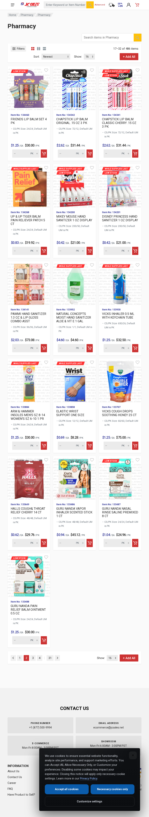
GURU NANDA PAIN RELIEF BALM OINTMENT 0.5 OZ (28, 609)
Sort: (37, 56)
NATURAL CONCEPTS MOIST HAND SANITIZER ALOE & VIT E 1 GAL (73, 317)
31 (50, 658)
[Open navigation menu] (13, 5)
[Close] (133, 755)
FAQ (10, 789)
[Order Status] (111, 5)
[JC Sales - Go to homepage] (30, 5)
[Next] (57, 658)
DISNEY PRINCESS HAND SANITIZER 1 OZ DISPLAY (120, 218)
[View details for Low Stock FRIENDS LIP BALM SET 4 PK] (29, 88)
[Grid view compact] (33, 49)
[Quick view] (46, 70)
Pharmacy (27, 15)
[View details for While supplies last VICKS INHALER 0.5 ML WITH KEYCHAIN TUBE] (120, 283)
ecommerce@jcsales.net (108, 727)
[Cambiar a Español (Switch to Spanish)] (120, 5)
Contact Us (15, 777)
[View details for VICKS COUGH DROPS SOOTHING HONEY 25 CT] (120, 380)
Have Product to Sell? (21, 794)
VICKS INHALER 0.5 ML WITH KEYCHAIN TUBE (118, 315)
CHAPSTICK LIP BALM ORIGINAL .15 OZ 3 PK (72, 121)
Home (12, 15)
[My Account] (128, 5)
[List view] (44, 49)
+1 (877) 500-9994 (40, 727)
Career (12, 783)
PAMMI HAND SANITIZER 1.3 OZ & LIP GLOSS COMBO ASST (28, 317)
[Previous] (13, 658)
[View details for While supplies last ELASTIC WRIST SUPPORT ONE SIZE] (74, 380)
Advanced (100, 5)
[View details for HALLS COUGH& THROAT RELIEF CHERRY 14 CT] (29, 478)
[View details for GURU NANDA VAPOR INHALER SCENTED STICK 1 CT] (74, 478)
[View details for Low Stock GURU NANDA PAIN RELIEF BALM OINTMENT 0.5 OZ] (29, 575)
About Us (13, 771)
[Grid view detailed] (39, 49)
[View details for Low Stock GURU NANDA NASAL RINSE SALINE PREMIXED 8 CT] (120, 478)
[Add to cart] (44, 153)
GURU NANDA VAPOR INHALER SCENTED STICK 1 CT (74, 512)
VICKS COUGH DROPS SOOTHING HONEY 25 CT (119, 413)
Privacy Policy (88, 778)
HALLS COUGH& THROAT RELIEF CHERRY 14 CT (28, 510)
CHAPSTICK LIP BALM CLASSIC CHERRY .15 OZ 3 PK (119, 122)
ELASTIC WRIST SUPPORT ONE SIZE (70, 413)
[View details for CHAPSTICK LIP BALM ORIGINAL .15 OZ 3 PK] (74, 88)
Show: (78, 56)
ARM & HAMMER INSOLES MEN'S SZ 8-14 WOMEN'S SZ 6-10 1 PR (28, 415)
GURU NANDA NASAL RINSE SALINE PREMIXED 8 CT (120, 512)
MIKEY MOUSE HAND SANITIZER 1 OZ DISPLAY (74, 218)
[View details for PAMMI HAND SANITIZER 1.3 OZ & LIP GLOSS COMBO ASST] (29, 283)
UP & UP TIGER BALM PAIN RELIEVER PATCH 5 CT (28, 220)
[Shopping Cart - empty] (137, 5)
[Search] (90, 4)
